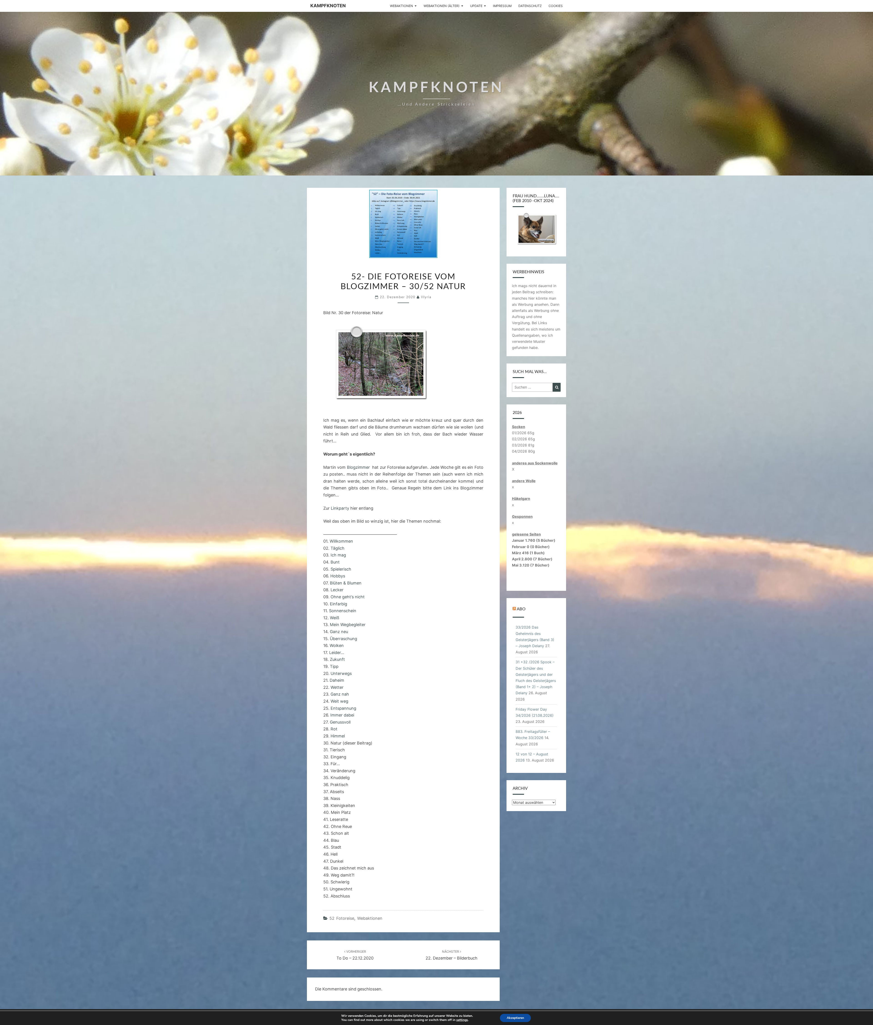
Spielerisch (341, 569)
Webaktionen (401, 6)
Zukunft (337, 659)
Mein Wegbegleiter (348, 624)
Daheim (337, 680)
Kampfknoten (328, 5)
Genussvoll (340, 722)
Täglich (337, 548)
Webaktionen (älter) (441, 6)
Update (476, 6)
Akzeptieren (515, 1018)
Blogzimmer (359, 467)
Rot (334, 729)
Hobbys (337, 576)
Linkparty (340, 508)
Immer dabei (342, 715)
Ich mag (338, 555)
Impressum (502, 6)
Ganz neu (339, 631)
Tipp (334, 666)
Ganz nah (340, 694)
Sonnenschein (342, 610)
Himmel (338, 736)
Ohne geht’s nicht (347, 596)
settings (462, 1020)
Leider (335, 652)
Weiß (334, 617)
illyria (426, 297)
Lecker (337, 589)
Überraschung (343, 638)
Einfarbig (338, 603)
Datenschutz (530, 6)
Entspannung (343, 708)
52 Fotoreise (341, 918)
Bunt (335, 562)
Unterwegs (341, 673)
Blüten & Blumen (345, 583)
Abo (521, 609)
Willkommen (341, 541)
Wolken (337, 645)
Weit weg (339, 701)
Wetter (337, 687)
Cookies (556, 6)
